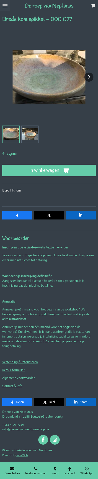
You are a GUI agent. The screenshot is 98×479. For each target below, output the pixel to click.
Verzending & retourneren (20, 362)
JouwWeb (22, 455)
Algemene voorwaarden (18, 378)
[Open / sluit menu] (5, 5)
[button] (11, 134)
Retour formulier (13, 370)
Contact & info (12, 386)
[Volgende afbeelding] (88, 77)
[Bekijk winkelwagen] (93, 5)
